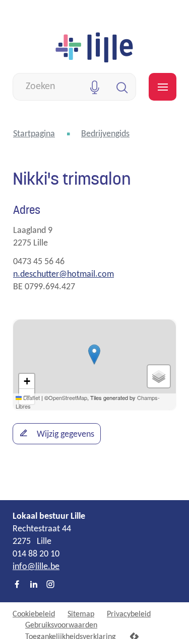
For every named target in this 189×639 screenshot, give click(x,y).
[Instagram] (50, 585)
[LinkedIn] (33, 585)
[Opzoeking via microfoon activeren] (94, 87)
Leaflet (31, 397)
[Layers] (159, 376)
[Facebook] (17, 585)
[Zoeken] (122, 87)
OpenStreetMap (67, 397)
